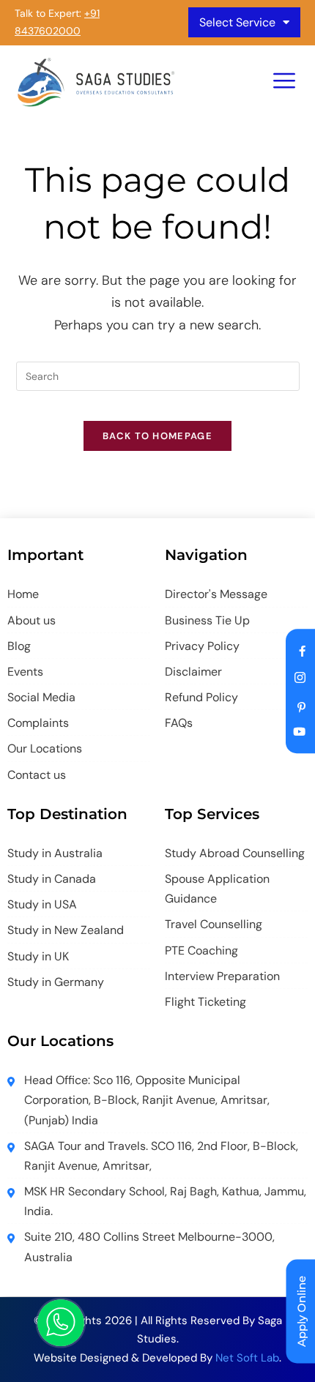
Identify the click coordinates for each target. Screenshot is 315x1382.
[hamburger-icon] (283, 82)
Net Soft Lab (247, 1358)
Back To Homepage (157, 436)
